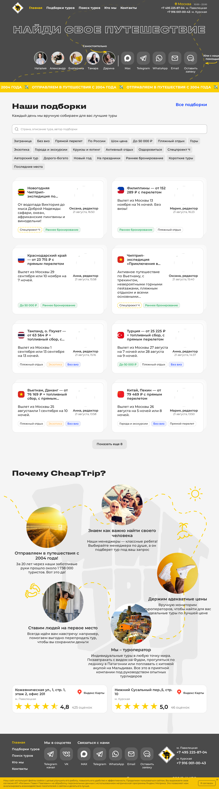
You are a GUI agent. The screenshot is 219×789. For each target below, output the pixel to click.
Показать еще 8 (110, 444)
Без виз (43, 141)
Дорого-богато (56, 158)
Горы (194, 141)
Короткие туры (181, 158)
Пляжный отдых (171, 141)
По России (97, 141)
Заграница (23, 141)
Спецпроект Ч (179, 150)
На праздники (108, 158)
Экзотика (21, 150)
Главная (35, 8)
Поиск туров (89, 8)
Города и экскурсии (51, 150)
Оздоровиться (150, 150)
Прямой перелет (68, 141)
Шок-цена (119, 141)
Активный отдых (119, 150)
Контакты (128, 8)
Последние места (28, 167)
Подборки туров (60, 8)
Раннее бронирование (144, 158)
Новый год (83, 158)
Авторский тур (26, 158)
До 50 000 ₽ (142, 141)
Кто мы (110, 8)
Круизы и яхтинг (86, 150)
